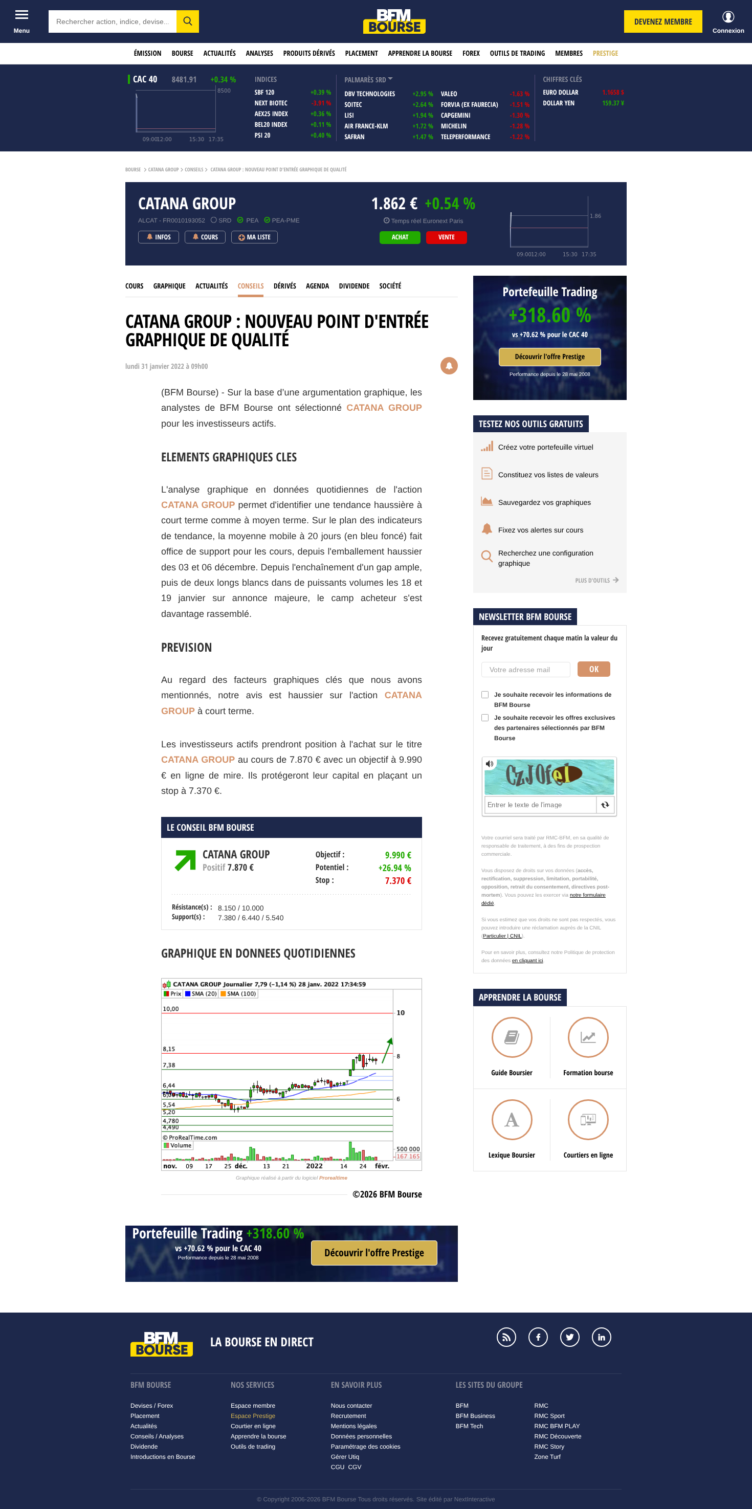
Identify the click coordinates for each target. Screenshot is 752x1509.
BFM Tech (469, 1426)
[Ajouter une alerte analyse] (449, 367)
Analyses (259, 53)
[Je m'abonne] (374, 1253)
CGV (354, 1467)
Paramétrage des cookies (366, 1446)
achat (400, 237)
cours (134, 286)
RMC (541, 1405)
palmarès (358, 80)
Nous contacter (351, 1405)
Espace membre (253, 1405)
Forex (471, 53)
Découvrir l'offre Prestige (550, 357)
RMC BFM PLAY (557, 1426)
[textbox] (112, 21)
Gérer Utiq (345, 1456)
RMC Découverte (558, 1436)
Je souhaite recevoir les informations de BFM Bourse (552, 699)
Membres (569, 53)
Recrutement (348, 1415)
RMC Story (550, 1446)
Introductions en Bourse (162, 1456)
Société (391, 286)
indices (266, 79)
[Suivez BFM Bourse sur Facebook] (543, 1338)
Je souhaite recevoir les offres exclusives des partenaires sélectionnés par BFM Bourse (554, 728)
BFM (462, 1405)
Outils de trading (517, 53)
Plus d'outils (593, 580)
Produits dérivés (309, 53)
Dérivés (285, 286)
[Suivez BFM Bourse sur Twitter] (575, 1338)
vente (446, 237)
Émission (148, 53)
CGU (338, 1467)
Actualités (220, 53)
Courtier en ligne (253, 1426)
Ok (594, 669)
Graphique (169, 286)
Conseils (194, 169)
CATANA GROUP (163, 169)
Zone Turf (548, 1456)
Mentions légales (354, 1426)
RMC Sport (550, 1415)
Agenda (317, 286)
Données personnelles (361, 1436)
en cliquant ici (527, 961)
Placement (361, 53)
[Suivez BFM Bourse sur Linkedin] (607, 1338)
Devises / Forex (151, 1405)
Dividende (354, 286)
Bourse (182, 53)
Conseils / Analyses (157, 1436)
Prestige (605, 53)
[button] (187, 21)
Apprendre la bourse (420, 53)
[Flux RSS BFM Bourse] (511, 1338)
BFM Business (475, 1415)
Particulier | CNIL (502, 936)
